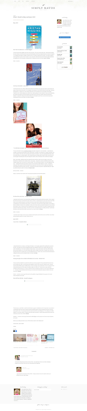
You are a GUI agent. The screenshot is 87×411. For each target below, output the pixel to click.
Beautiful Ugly (59, 54)
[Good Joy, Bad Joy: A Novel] (71, 52)
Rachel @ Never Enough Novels (26, 355)
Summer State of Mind (61, 58)
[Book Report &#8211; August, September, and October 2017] (47, 337)
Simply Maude (43, 8)
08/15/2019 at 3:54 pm (25, 368)
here (32, 216)
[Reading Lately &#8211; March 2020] (19, 337)
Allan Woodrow (60, 63)
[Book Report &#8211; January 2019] (33, 337)
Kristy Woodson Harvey (61, 59)
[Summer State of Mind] (71, 60)
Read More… (16, 400)
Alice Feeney (59, 55)
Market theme (44, 409)
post (23, 216)
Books (15, 15)
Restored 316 (49, 409)
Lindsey (23, 367)
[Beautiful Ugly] (71, 56)
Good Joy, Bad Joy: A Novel (62, 50)
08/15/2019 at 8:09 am (24, 356)
